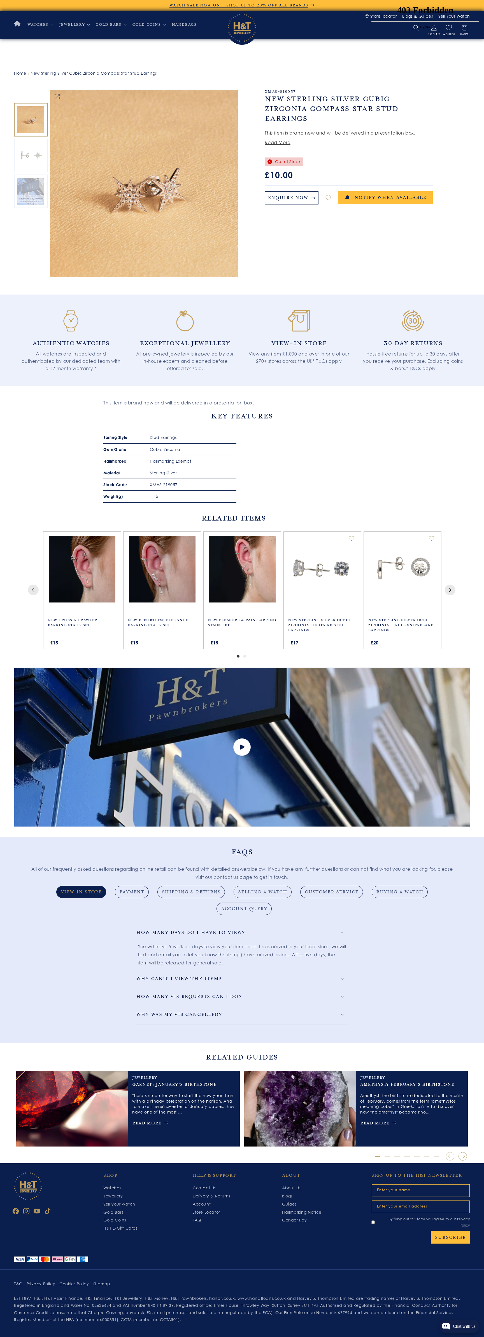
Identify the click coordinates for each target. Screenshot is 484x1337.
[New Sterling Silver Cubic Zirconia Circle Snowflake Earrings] (403, 569)
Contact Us (204, 1187)
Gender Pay (294, 1220)
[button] (40, 25)
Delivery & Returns (211, 1196)
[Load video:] (242, 747)
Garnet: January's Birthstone (174, 1084)
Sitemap (101, 1283)
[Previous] (33, 590)
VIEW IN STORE (81, 892)
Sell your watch (119, 1204)
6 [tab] (426, 1156)
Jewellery (113, 1196)
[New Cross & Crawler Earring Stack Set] (82, 569)
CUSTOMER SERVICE (332, 892)
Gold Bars (113, 1212)
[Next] (450, 590)
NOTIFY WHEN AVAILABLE (390, 197)
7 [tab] (436, 1156)
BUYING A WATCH (399, 892)
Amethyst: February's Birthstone (407, 1084)
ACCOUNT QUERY (244, 909)
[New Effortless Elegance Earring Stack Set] (162, 569)
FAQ (197, 1220)
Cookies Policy (74, 1283)
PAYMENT (131, 892)
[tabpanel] (71, 337)
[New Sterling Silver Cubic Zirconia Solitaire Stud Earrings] (323, 569)
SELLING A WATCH (262, 892)
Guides (289, 1204)
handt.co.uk (222, 1298)
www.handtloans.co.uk (262, 1298)
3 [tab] (397, 1156)
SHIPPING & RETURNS (191, 892)
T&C (18, 1283)
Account (202, 1204)
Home (20, 73)
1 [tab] (377, 1156)
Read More (277, 142)
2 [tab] (387, 1156)
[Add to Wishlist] (328, 197)
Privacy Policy (41, 1283)
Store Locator (206, 1212)
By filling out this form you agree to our (429, 1222)
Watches (112, 1187)
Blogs (287, 1196)
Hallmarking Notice (302, 1212)
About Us (291, 1187)
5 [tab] (417, 1156)
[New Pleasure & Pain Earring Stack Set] (242, 569)
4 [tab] (407, 1156)
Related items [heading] (233, 518)
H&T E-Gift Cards (120, 1228)
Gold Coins (114, 1220)
